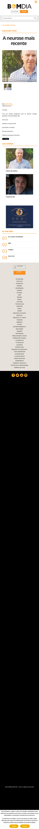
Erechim (19, 306)
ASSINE (19, 272)
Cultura (19, 301)
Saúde (19, 311)
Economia (19, 279)
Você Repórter (19, 351)
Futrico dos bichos (11, 171)
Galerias (19, 345)
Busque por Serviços (19, 349)
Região (19, 290)
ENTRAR (20, 266)
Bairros (19, 322)
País (19, 295)
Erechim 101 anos (19, 317)
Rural (19, 299)
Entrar (15, 11)
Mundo (19, 297)
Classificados (19, 356)
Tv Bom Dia (19, 342)
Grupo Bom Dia (19, 358)
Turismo (19, 320)
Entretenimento (19, 326)
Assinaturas (19, 354)
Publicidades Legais (19, 336)
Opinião (19, 331)
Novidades (19, 333)
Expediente (19, 360)
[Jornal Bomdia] (20, 6)
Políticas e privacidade (19, 365)
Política (20, 281)
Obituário (19, 329)
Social (19, 324)
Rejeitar (25, 826)
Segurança (19, 288)
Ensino (19, 286)
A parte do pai (10, 197)
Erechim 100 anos (19, 313)
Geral (19, 308)
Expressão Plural (19, 338)
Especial (19, 315)
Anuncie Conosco (19, 363)
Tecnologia (19, 304)
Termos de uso (19, 367)
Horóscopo (19, 347)
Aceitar (14, 826)
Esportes (19, 283)
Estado (19, 292)
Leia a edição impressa (8, 25)
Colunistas (19, 340)
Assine (24, 11)
